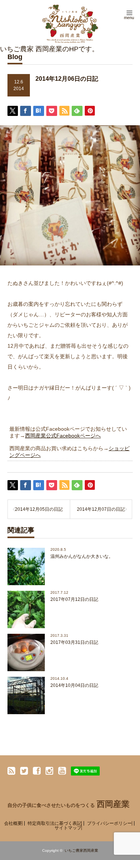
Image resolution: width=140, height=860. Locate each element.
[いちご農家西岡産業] (70, 23)
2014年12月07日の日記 (101, 509)
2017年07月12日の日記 (74, 599)
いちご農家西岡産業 (81, 850)
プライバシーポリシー (109, 823)
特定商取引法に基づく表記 (54, 823)
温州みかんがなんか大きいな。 (81, 556)
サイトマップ (68, 828)
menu (129, 17)
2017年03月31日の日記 (74, 642)
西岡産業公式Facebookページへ (63, 436)
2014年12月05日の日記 (39, 509)
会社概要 (13, 823)
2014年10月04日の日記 (74, 685)
